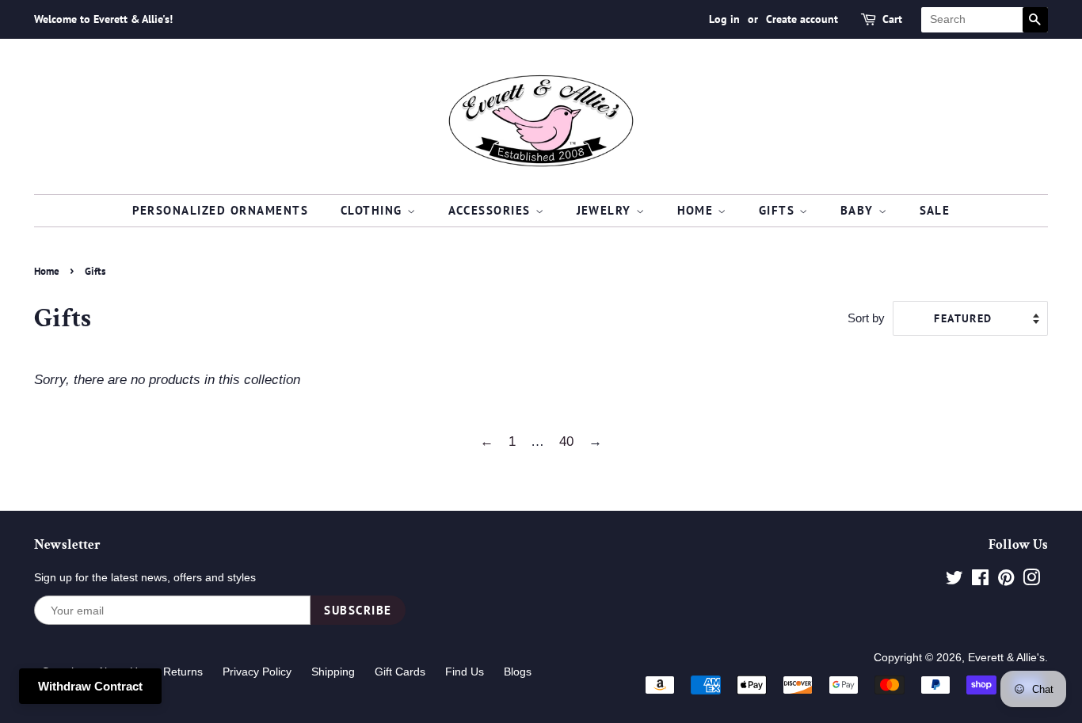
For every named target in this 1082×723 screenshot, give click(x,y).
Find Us (464, 671)
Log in (724, 19)
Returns (183, 671)
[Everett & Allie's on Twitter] (954, 580)
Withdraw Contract (90, 686)
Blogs (517, 671)
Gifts (779, 210)
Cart (892, 19)
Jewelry (606, 210)
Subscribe (358, 610)
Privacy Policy (257, 671)
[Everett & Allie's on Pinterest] (1006, 580)
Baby (859, 210)
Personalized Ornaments (220, 210)
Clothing (374, 210)
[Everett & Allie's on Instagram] (1031, 580)
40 (566, 441)
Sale (935, 210)
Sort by (866, 318)
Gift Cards (400, 671)
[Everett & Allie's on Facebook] (980, 580)
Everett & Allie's (1006, 657)
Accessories (491, 210)
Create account (802, 19)
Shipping (333, 671)
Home (697, 210)
